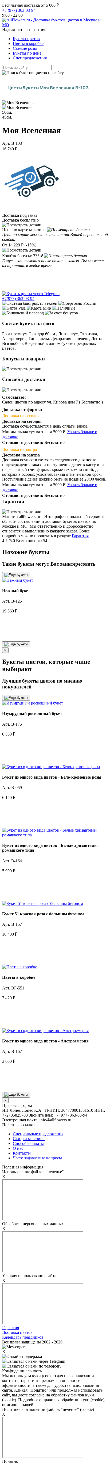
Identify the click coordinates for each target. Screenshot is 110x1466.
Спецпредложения (30, 58)
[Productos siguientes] (16, 644)
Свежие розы (25, 48)
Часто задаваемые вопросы (37, 1158)
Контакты (22, 1153)
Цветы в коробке (28, 43)
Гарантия (80, 536)
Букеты (31, 87)
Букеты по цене (27, 53)
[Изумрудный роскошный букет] (32, 703)
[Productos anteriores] (16, 575)
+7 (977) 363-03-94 (19, 10)
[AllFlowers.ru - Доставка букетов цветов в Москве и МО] (55, 24)
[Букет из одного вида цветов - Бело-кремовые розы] (51, 766)
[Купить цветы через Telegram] (31, 293)
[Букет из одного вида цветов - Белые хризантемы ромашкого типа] (55, 835)
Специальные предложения (38, 1134)
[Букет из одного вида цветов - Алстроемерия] (45, 1030)
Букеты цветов (26, 38)
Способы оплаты (28, 1143)
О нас (18, 1148)
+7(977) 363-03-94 (18, 298)
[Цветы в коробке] (19, 967)
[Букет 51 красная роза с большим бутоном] (42, 903)
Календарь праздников (23, 1337)
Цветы (14, 87)
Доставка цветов (17, 1332)
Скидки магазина (29, 1138)
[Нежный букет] (17, 580)
